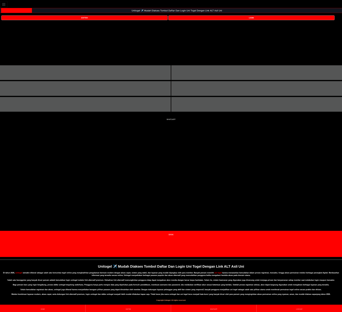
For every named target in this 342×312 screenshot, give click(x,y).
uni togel (218, 273)
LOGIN (251, 18)
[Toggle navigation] (3, 4)
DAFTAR (84, 18)
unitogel (18, 273)
